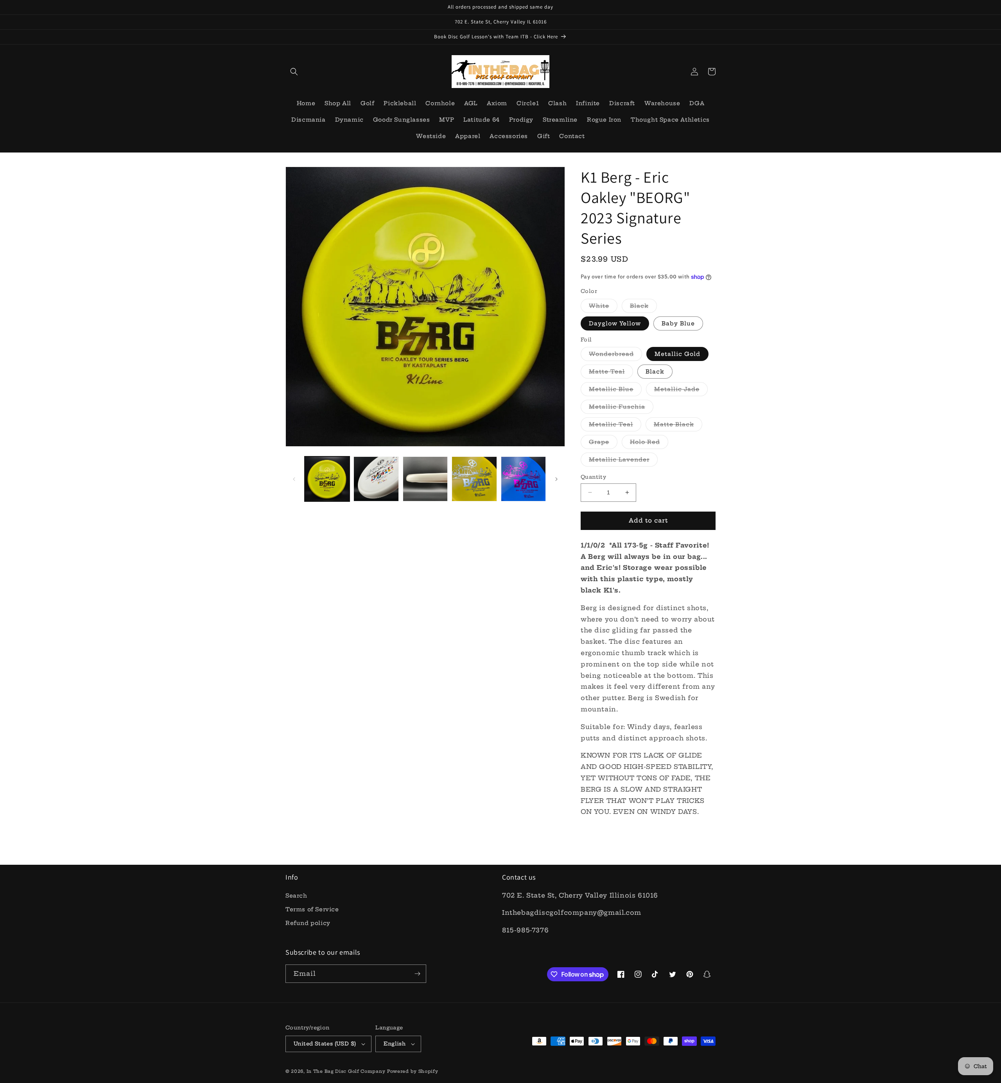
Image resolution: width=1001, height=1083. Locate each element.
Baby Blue (678, 323)
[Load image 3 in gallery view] (375, 478)
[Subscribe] (417, 973)
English (394, 1043)
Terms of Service (312, 909)
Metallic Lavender (623, 461)
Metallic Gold (677, 353)
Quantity (593, 477)
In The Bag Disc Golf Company (346, 1071)
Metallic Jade (681, 390)
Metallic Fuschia (621, 408)
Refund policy (307, 923)
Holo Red (649, 443)
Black (643, 307)
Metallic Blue (615, 390)
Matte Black (678, 425)
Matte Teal (611, 373)
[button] (294, 71)
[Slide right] (556, 479)
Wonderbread (615, 355)
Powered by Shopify (412, 1071)
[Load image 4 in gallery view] (425, 478)
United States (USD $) (325, 1043)
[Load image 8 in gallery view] (523, 478)
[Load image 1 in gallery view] (327, 478)
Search (296, 895)
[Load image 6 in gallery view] (474, 478)
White (603, 307)
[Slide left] (294, 479)
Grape (603, 443)
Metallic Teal (615, 425)
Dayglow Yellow (615, 323)
